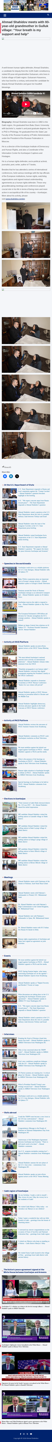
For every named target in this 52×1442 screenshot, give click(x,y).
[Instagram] (24, 1434)
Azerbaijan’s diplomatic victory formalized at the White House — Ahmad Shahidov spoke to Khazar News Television (24, 1346)
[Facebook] (20, 1434)
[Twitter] (27, 1434)
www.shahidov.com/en (15, 199)
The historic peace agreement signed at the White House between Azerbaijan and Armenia (25, 1271)
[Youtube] (31, 1434)
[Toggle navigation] (5, 15)
